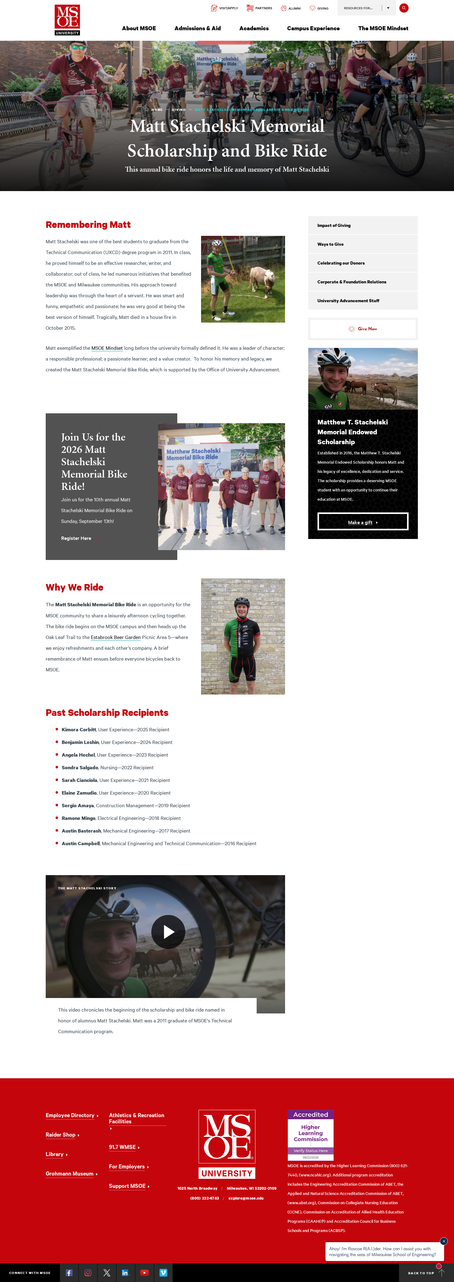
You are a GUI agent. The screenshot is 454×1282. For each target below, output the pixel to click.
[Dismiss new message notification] (444, 1241)
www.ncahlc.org (315, 1175)
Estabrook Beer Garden (116, 636)
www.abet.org (301, 1202)
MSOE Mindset (107, 347)
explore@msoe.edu (246, 1198)
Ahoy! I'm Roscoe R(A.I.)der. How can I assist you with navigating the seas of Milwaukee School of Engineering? (382, 1251)
